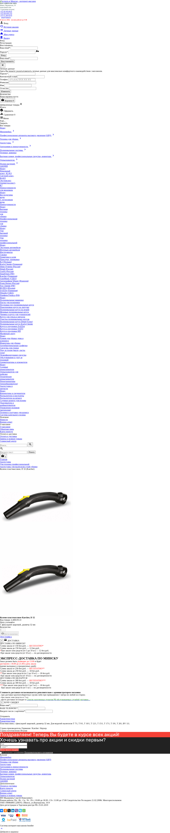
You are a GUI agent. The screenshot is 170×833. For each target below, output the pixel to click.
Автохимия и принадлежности (14, 767)
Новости (4, 419)
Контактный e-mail (9, 76)
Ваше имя (5, 705)
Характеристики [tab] (7, 719)
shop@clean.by (6, 17)
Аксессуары (5, 764)
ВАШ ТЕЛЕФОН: (9, 708)
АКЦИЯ (4, 781)
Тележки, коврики (8, 771)
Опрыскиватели (7, 776)
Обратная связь (7, 429)
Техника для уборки (9, 762)
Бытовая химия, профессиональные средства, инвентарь (25, 774)
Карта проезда (6, 431)
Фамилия (4, 82)
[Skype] (20, 810)
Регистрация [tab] (5, 43)
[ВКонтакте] (1, 810)
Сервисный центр (8, 441)
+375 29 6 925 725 (6, 13)
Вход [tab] (2, 40)
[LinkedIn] (12, 810)
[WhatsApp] (24, 810)
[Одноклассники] (5, 810)
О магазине (5, 427)
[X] (9, 810)
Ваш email (5, 48)
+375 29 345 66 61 (6, 11)
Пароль (4, 52)
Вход (3, 55)
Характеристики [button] (7, 721)
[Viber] (16, 810)
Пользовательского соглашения (38, 752)
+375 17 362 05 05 (6, 15)
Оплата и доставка (8, 436)
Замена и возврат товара (11, 439)
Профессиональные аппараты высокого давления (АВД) (25, 759)
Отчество (4, 88)
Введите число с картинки (12, 711)
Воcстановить (7, 61)
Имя (2, 85)
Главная (3, 459)
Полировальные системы (11, 769)
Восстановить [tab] (6, 45)
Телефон (4, 79)
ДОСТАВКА (6, 637)
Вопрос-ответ (6, 422)
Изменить (5, 91)
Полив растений (7, 779)
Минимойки (5, 757)
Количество (5, 627)
